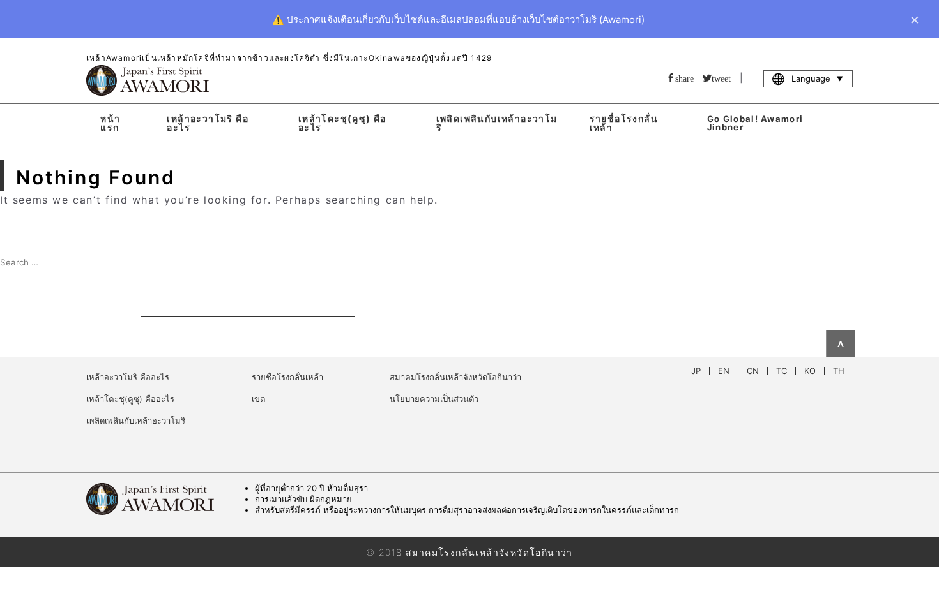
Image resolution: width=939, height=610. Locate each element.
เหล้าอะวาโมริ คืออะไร (207, 123)
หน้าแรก (110, 123)
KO (810, 371)
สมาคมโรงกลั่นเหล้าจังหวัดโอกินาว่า (455, 377)
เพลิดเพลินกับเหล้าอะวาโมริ (497, 123)
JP (696, 371)
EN (723, 371)
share (684, 77)
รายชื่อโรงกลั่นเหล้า (624, 123)
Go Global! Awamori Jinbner (755, 123)
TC (781, 371)
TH (838, 371)
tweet (721, 77)
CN (753, 371)
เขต (258, 399)
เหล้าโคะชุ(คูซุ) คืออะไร (342, 123)
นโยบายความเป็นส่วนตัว (434, 399)
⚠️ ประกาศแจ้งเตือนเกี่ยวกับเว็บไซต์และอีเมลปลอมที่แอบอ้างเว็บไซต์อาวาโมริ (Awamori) (458, 19)
